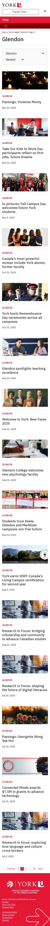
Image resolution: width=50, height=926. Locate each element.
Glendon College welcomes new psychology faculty (23, 472)
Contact (5, 902)
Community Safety (9, 912)
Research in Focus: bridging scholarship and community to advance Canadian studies (24, 635)
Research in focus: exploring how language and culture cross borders (24, 846)
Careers (5, 920)
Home (4, 32)
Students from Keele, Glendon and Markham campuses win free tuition (22, 525)
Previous (11, 868)
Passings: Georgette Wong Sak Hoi (22, 738)
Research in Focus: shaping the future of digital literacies (24, 688)
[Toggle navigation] (6, 26)
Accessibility (7, 917)
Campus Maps (8, 907)
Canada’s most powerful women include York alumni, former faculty (24, 262)
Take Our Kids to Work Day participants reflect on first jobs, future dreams (22, 153)
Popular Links (19, 11)
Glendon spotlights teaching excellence (24, 370)
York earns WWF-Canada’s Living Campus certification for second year (23, 580)
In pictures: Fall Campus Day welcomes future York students (24, 208)
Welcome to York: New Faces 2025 (24, 421)
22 (34, 868)
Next (40, 868)
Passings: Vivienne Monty (21, 102)
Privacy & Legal (8, 915)
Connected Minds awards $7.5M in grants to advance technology (23, 791)
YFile (5, 20)
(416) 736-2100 (8, 904)
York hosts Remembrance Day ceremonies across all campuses (22, 317)
